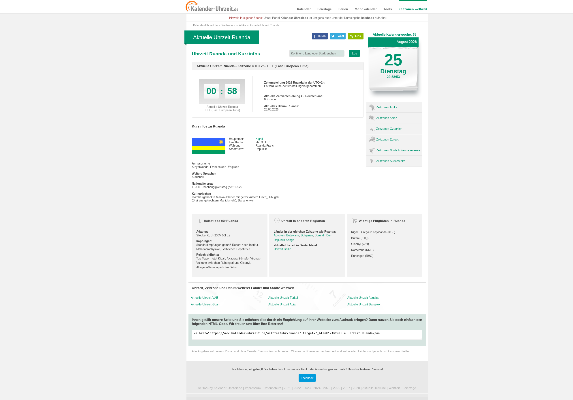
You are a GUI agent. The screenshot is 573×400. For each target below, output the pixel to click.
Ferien (343, 9)
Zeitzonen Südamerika (390, 161)
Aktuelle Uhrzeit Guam (205, 304)
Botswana (292, 235)
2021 (287, 388)
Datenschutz (272, 388)
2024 (317, 388)
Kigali (259, 139)
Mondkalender (366, 9)
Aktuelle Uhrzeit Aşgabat (363, 297)
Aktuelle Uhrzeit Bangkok (363, 304)
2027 (346, 388)
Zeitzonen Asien (386, 118)
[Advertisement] (152, 144)
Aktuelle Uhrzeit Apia (281, 304)
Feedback (307, 378)
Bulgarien (307, 235)
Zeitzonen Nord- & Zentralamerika (398, 150)
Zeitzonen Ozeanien (389, 128)
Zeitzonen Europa (387, 139)
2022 (297, 388)
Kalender (304, 9)
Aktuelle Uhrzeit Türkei (283, 297)
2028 (356, 388)
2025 (326, 388)
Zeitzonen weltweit (413, 9)
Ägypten (279, 235)
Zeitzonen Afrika (386, 107)
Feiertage (324, 9)
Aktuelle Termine (374, 388)
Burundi (320, 235)
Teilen (321, 36)
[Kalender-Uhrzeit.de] (191, 6)
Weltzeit (394, 388)
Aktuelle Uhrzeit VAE (204, 297)
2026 (336, 388)
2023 (307, 388)
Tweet (339, 36)
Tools (387, 9)
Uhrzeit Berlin (282, 249)
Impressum (253, 388)
